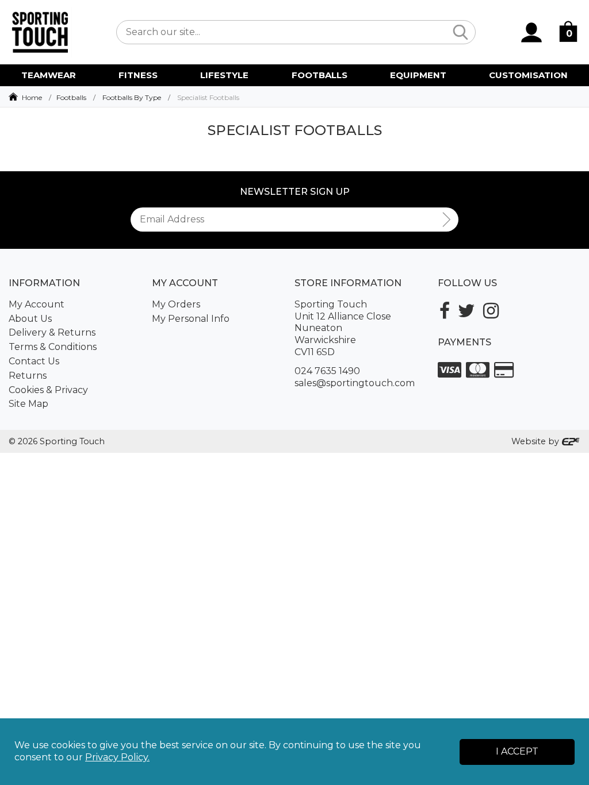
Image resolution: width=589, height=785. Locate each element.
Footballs (71, 97)
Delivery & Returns (52, 332)
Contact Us (34, 361)
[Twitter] (466, 310)
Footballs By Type (131, 97)
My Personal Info (191, 318)
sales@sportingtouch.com (354, 383)
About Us (30, 318)
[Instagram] (491, 310)
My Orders (176, 304)
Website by (536, 441)
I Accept (517, 751)
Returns (28, 375)
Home (32, 97)
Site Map (28, 403)
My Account (36, 304)
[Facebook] (444, 310)
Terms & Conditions (53, 346)
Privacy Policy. (117, 757)
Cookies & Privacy (48, 389)
